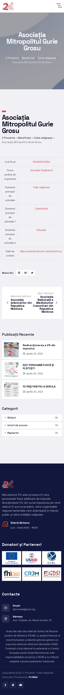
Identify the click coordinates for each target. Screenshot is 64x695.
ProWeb (33, 677)
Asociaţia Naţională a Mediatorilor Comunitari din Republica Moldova (43, 304)
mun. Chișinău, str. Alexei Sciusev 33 (32, 620)
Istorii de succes (32, 425)
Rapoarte (32, 432)
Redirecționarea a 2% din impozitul (39, 346)
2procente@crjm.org (24, 609)
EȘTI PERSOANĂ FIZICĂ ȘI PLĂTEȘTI (38, 366)
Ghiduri (32, 417)
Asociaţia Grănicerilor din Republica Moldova (21, 304)
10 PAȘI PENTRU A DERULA (39, 386)
